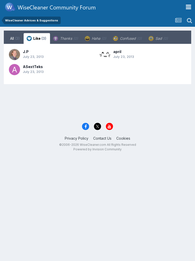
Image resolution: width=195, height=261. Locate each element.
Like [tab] (39, 38)
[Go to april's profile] (104, 54)
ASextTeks (33, 66)
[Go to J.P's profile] (14, 54)
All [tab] (15, 38)
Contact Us (102, 138)
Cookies (123, 138)
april (117, 51)
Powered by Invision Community (97, 149)
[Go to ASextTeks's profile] (14, 69)
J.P (26, 51)
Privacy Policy (76, 138)
